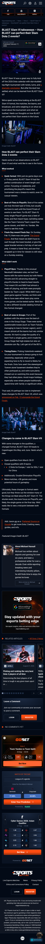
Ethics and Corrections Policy (17, 884)
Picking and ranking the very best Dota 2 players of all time (18, 672)
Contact (35, 884)
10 (23, 693)
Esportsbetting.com (8, 21)
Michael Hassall (8, 42)
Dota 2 (26, 21)
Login (11, 717)
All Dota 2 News (36, 639)
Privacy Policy (36, 880)
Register (29, 717)
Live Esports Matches (11, 880)
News (19, 21)
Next (40, 693)
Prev (34, 693)
